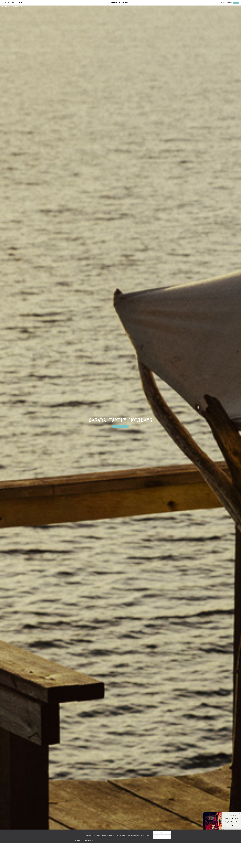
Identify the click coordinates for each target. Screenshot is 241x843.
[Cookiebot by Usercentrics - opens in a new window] (76, 840)
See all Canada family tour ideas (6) (120, 426)
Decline (161, 836)
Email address (226, 827)
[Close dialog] (239, 813)
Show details (88, 840)
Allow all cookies (161, 832)
